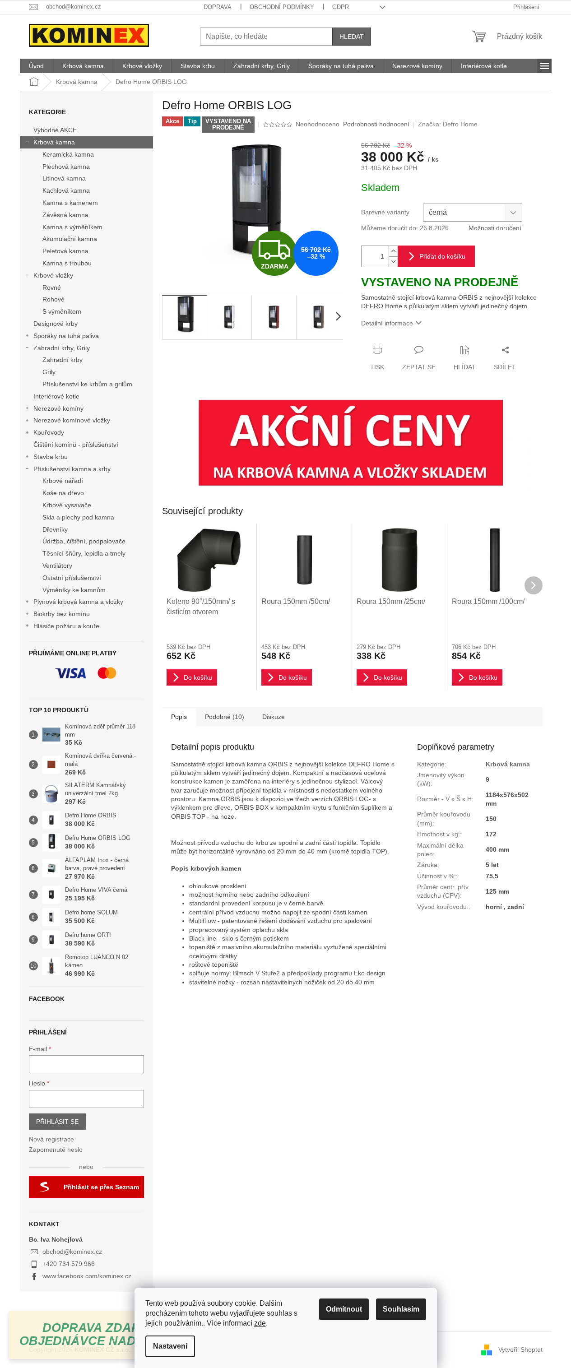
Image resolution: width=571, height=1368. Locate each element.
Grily (49, 372)
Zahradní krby (62, 359)
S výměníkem (61, 311)
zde (260, 1323)
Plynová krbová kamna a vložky (78, 601)
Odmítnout (344, 1309)
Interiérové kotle (56, 396)
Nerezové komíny (58, 408)
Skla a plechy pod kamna (78, 517)
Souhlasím (401, 1309)
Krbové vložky (53, 275)
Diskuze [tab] (273, 716)
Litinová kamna (64, 178)
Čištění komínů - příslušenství (75, 444)
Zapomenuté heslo (56, 1149)
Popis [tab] (179, 716)
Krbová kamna (54, 142)
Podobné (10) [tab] (224, 716)
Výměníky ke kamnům (74, 590)
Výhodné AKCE (55, 130)
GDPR (340, 7)
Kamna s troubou (67, 263)
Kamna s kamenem (70, 202)
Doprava (218, 7)
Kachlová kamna (66, 190)
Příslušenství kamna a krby (72, 469)
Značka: (448, 124)
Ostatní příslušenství (71, 577)
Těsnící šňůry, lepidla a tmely (83, 553)
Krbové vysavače (66, 505)
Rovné (51, 287)
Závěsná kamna (65, 214)
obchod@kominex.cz (72, 1251)
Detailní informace (387, 323)
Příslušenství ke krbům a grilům (87, 384)
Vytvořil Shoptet (520, 1349)
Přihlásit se (57, 1121)
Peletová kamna (65, 251)
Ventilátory (57, 565)
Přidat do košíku (442, 256)
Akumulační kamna (69, 238)
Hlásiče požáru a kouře (66, 626)
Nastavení (170, 1346)
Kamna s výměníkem (72, 227)
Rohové (53, 299)
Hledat (351, 36)
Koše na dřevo (63, 492)
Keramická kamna (68, 154)
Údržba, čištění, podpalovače (83, 541)
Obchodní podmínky (282, 7)
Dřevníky (55, 529)
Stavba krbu (50, 456)
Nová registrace (51, 1139)
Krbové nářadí (62, 480)
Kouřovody (48, 432)
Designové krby (55, 323)
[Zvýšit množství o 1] (393, 251)
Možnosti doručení (495, 228)
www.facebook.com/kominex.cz (86, 1276)
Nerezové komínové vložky (71, 420)
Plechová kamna (66, 166)
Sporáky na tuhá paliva (66, 335)
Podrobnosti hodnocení (376, 124)
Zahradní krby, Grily (61, 348)
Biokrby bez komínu (61, 613)
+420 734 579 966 (68, 1263)
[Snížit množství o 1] (393, 261)
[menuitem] (36, 66)
